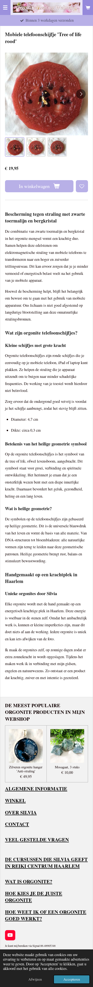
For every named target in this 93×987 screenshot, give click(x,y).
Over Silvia (21, 812)
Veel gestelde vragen (37, 839)
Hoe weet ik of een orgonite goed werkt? (45, 915)
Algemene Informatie (36, 788)
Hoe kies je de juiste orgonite (33, 897)
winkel (15, 800)
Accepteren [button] (71, 979)
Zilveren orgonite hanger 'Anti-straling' (25, 769)
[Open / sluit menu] (5, 7)
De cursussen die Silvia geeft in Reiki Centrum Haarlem (46, 863)
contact (17, 824)
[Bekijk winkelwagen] (88, 7)
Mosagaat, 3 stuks (67, 767)
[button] (14, 147)
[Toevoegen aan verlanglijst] (82, 186)
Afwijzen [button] (35, 979)
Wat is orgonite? (28, 881)
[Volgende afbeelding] (81, 94)
